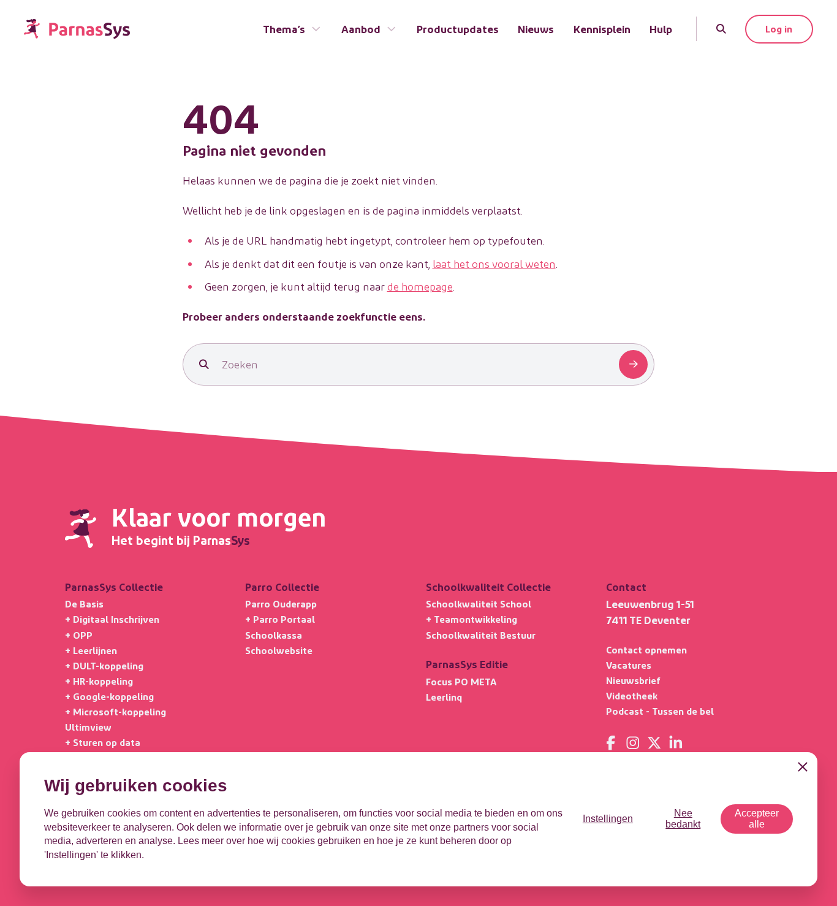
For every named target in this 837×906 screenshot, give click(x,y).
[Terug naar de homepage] (77, 29)
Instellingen (608, 818)
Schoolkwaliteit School (478, 603)
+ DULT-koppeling (104, 665)
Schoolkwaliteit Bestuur (481, 635)
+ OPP (79, 635)
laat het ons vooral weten (494, 263)
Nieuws (536, 28)
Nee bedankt (682, 818)
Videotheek (631, 695)
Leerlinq (444, 696)
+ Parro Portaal (280, 619)
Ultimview (88, 727)
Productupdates (458, 28)
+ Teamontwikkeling (471, 619)
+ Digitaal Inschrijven (112, 619)
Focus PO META (461, 681)
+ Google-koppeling (109, 696)
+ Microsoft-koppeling (115, 711)
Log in (778, 28)
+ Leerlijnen (91, 650)
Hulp (661, 28)
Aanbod (361, 28)
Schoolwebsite (278, 650)
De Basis (84, 603)
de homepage (420, 286)
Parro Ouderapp (281, 603)
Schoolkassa (273, 635)
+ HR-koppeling (99, 681)
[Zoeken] (720, 28)
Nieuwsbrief (633, 680)
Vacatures (628, 665)
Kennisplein (602, 28)
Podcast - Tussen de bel (660, 711)
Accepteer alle (757, 818)
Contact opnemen (646, 649)
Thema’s (284, 28)
